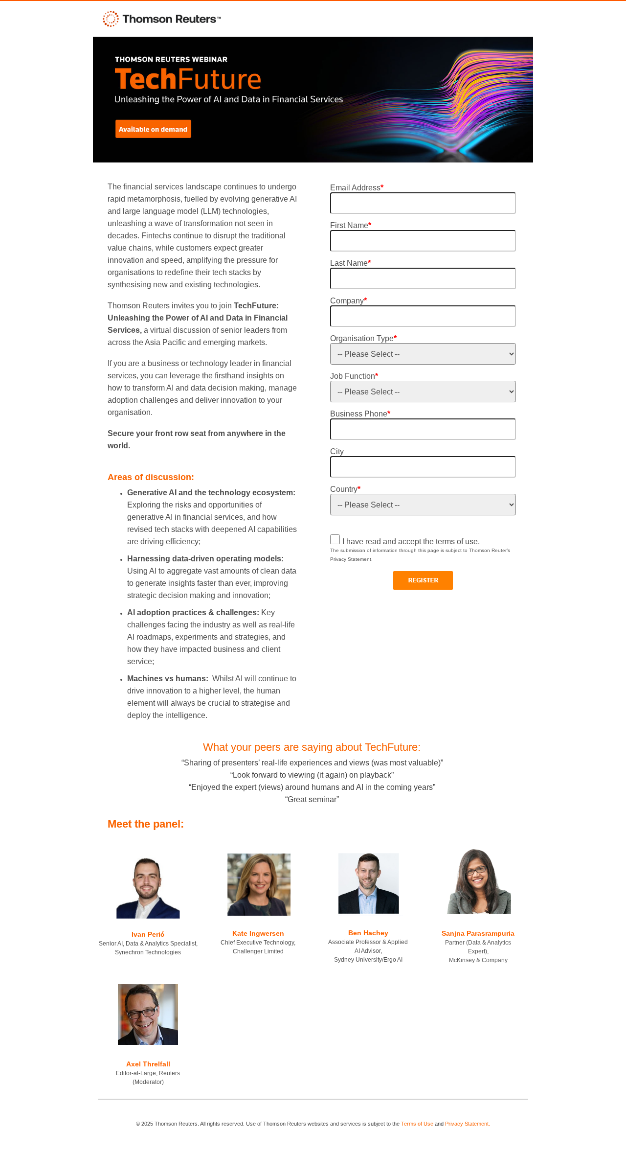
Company (348, 301)
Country (345, 489)
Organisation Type (363, 338)
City (337, 451)
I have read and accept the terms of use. (411, 541)
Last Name (350, 263)
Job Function (354, 376)
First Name (350, 225)
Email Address (356, 188)
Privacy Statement (467, 1124)
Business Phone (360, 414)
